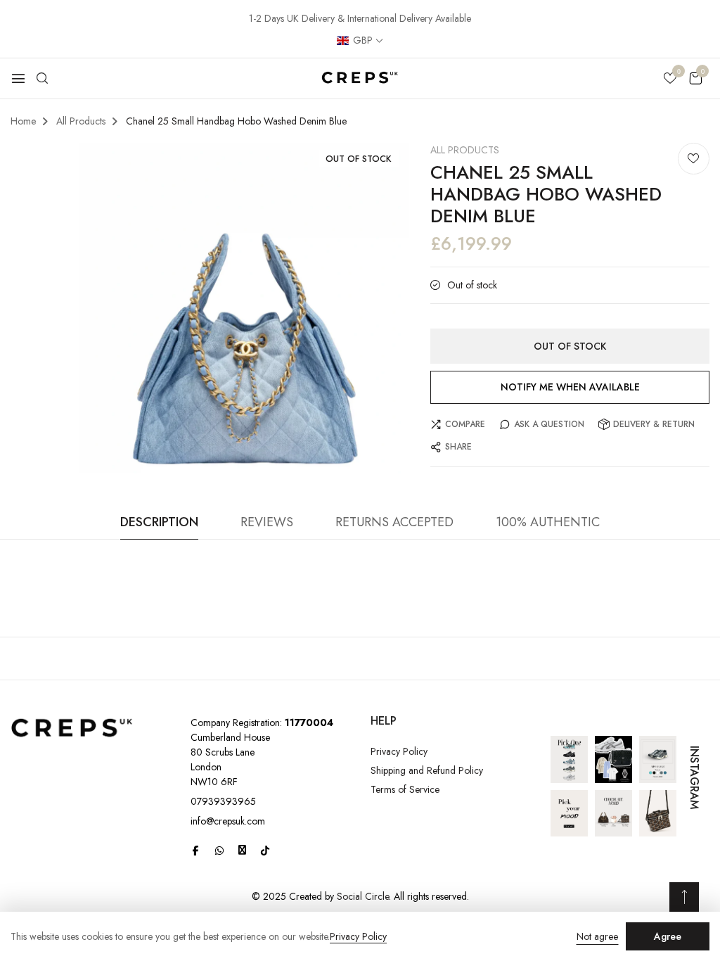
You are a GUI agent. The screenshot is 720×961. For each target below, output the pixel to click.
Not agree (597, 936)
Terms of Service (405, 789)
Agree (667, 936)
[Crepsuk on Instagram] (242, 850)
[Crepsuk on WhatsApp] (219, 850)
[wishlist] (670, 79)
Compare (465, 424)
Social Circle (363, 896)
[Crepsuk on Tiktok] (265, 850)
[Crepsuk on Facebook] (195, 850)
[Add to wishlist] (693, 158)
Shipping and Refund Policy (427, 770)
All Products (464, 150)
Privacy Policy (399, 751)
